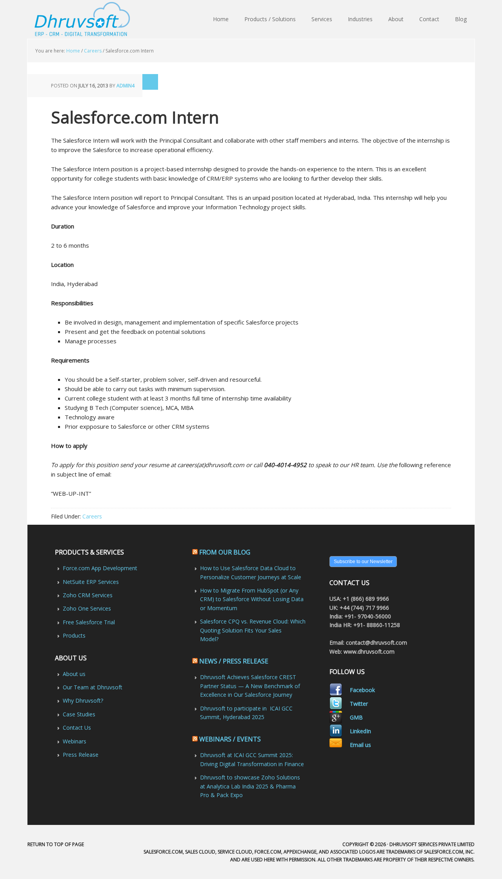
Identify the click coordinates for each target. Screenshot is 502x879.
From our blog (224, 552)
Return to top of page (55, 844)
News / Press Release (233, 661)
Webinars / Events (230, 739)
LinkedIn (360, 731)
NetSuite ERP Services (91, 581)
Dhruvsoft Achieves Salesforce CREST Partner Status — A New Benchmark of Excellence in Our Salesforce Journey (250, 685)
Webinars (74, 741)
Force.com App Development (100, 568)
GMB (356, 717)
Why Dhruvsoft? (83, 700)
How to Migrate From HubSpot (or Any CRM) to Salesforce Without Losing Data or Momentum (252, 599)
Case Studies (79, 714)
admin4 (125, 85)
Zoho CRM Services (88, 595)
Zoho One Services (87, 608)
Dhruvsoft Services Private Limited (83, 19)
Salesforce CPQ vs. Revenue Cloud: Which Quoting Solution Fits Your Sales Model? (253, 630)
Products (74, 635)
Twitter (359, 703)
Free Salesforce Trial (89, 622)
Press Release (80, 754)
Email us (360, 745)
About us (74, 674)
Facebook (362, 690)
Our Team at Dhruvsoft (92, 687)
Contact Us (77, 727)
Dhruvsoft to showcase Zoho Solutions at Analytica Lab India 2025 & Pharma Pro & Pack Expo (250, 786)
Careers (92, 516)
